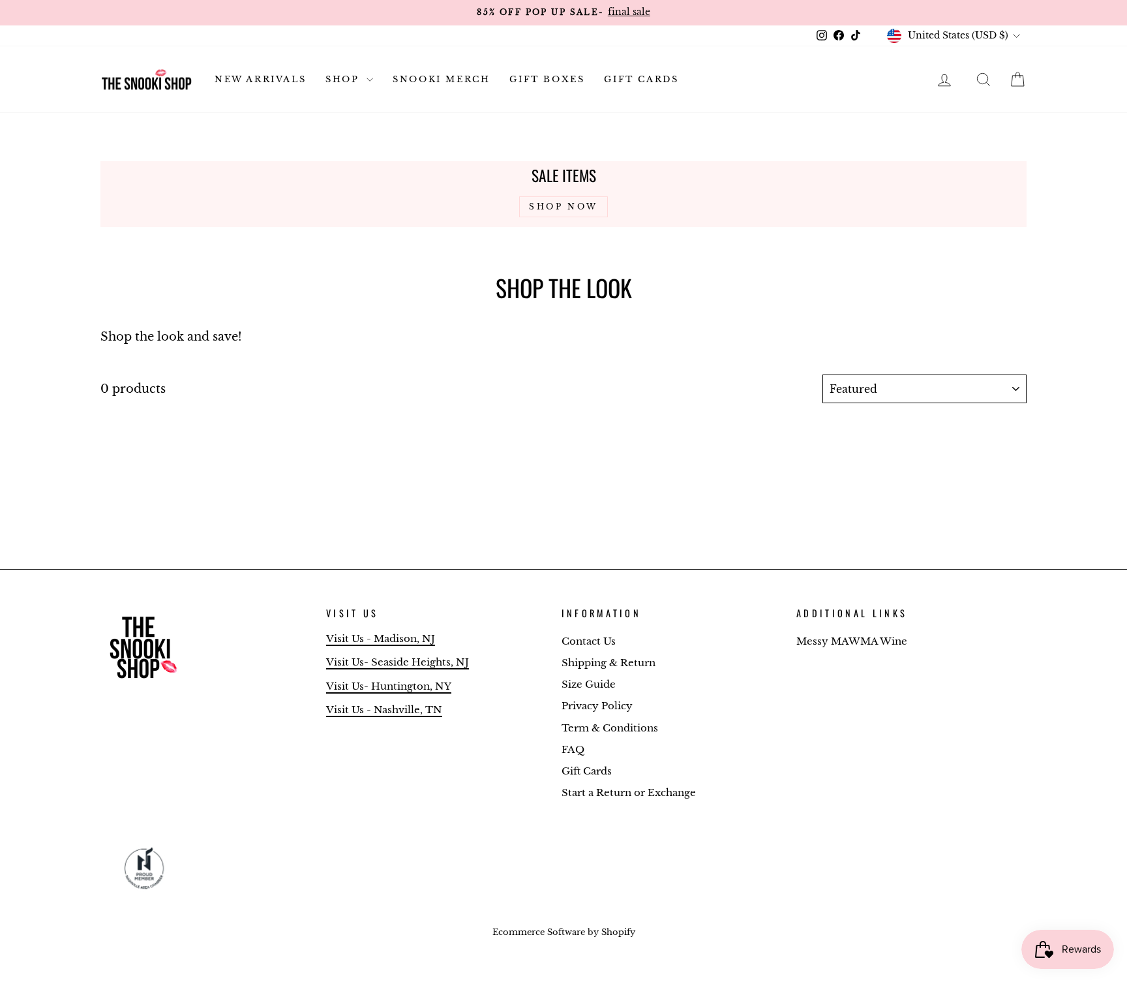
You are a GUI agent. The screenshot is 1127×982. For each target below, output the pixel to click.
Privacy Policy (597, 705)
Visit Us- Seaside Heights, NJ (397, 662)
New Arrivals (260, 79)
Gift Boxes (546, 79)
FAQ (573, 749)
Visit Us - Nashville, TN (384, 709)
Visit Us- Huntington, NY (388, 686)
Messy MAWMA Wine (851, 641)
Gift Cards (641, 79)
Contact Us (589, 641)
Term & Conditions (610, 728)
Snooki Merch (441, 79)
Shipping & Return (608, 662)
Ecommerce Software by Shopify (563, 932)
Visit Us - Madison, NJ (380, 638)
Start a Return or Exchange (629, 792)
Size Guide (589, 684)
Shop (344, 79)
